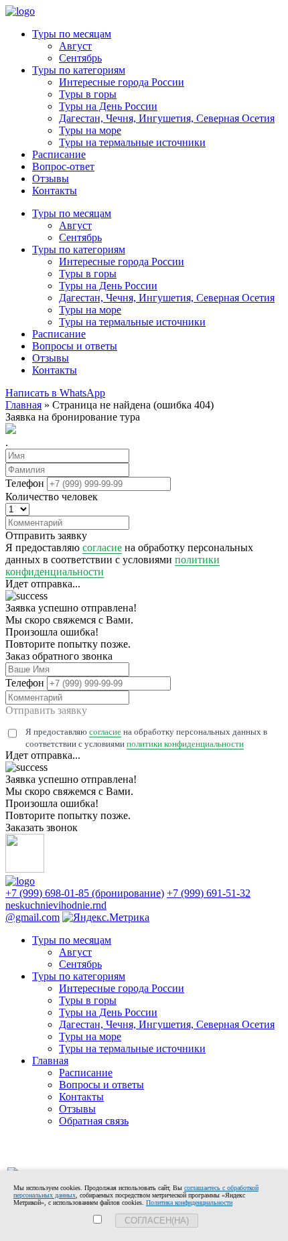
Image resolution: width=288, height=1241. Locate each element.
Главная (50, 1060)
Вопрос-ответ (63, 166)
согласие (102, 547)
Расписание (59, 154)
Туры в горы (88, 94)
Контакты (54, 190)
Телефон (24, 483)
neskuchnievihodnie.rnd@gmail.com (55, 911)
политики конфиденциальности (185, 744)
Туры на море (90, 130)
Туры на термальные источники (132, 142)
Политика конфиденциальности (189, 1202)
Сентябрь (80, 58)
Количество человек (51, 496)
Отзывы (50, 178)
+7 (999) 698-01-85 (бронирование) (84, 893)
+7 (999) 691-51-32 (208, 893)
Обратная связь (94, 1120)
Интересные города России (121, 82)
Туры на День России (108, 106)
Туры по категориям (78, 70)
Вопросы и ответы (74, 346)
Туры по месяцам (71, 34)
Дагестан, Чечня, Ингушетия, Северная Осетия (167, 118)
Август (75, 46)
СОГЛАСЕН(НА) (157, 1221)
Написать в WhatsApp (55, 392)
